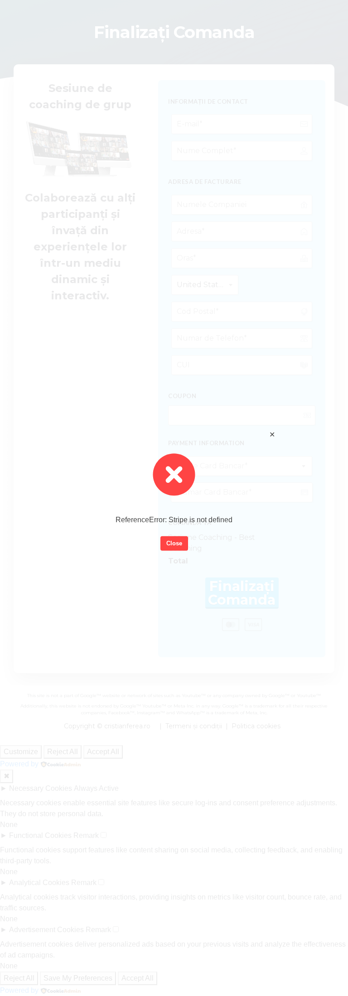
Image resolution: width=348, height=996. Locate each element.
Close (174, 543)
